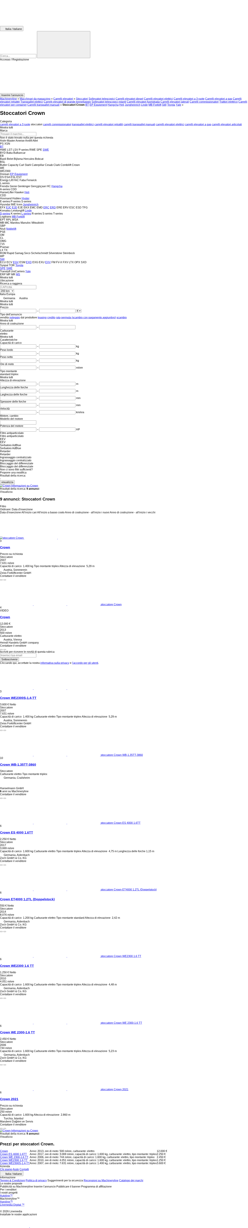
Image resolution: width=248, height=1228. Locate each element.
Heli (121, 104)
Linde (144, 104)
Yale (178, 104)
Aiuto (16, 1169)
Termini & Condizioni (12, 1180)
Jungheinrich (132, 104)
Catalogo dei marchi (131, 1180)
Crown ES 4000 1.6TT (16, 832)
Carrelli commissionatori (204, 101)
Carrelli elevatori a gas (218, 98)
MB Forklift (154, 104)
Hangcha (113, 104)
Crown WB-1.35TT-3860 (18, 764)
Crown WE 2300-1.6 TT (17, 1032)
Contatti (24, 1169)
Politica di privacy (36, 1180)
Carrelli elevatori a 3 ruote (189, 98)
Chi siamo (6, 1169)
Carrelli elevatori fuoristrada (143, 101)
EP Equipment (98, 104)
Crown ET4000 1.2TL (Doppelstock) (27, 899)
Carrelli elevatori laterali (174, 101)
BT (87, 104)
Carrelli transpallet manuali (43, 104)
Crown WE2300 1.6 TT (17, 966)
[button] (124, 77)
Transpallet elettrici (31, 101)
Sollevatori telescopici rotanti (109, 101)
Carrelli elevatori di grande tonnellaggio (67, 101)
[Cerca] (63, 44)
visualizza (7, 482)
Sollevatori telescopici (102, 98)
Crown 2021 (9, 1099)
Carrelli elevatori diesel (129, 98)
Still (164, 104)
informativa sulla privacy (54, 662)
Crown (5, 547)
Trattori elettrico (228, 101)
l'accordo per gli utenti (85, 662)
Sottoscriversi (9, 659)
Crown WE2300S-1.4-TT (18, 698)
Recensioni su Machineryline (101, 1180)
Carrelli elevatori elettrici (158, 98)
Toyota (171, 104)
